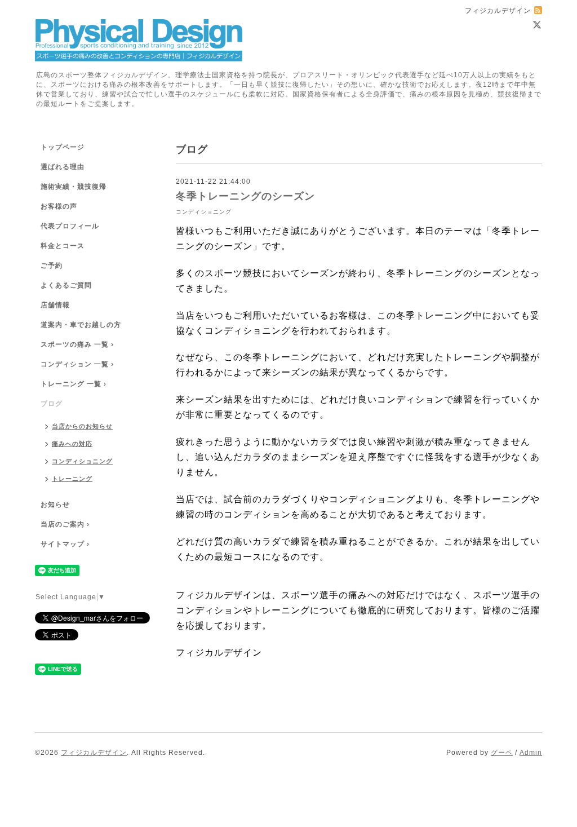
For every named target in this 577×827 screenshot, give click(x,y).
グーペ (502, 753)
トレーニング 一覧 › (73, 384)
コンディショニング (204, 212)
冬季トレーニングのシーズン (245, 196)
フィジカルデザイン (94, 753)
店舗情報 (55, 305)
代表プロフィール (70, 226)
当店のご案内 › (65, 524)
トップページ (63, 147)
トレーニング (72, 478)
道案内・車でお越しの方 (81, 325)
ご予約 (52, 265)
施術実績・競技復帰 (73, 187)
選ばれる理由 (63, 167)
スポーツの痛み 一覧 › (77, 344)
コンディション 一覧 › (77, 364)
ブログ (52, 404)
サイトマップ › (65, 544)
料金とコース (63, 246)
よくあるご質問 (66, 285)
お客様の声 (59, 206)
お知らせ (55, 504)
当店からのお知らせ (82, 426)
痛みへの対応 (72, 443)
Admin (531, 753)
